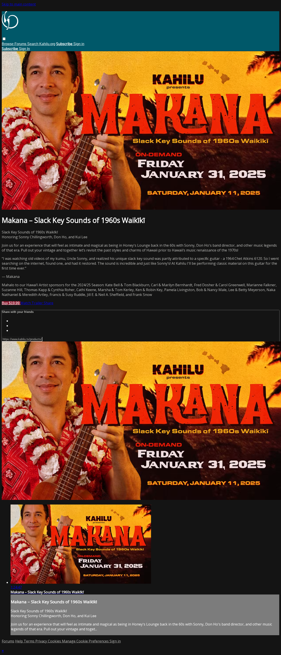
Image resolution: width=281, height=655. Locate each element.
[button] (4, 38)
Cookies (55, 641)
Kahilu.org (47, 44)
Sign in (78, 44)
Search (33, 44)
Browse (8, 44)
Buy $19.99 (11, 303)
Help (19, 641)
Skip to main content (19, 4)
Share (48, 303)
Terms (29, 641)
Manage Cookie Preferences (86, 641)
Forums (20, 44)
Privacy (41, 641)
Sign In (24, 49)
